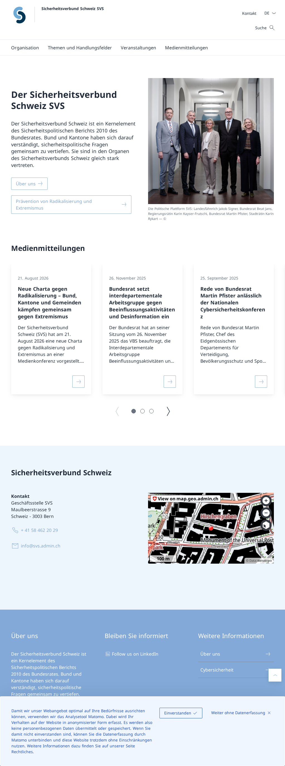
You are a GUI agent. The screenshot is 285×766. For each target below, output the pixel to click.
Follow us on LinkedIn (135, 654)
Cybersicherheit (217, 670)
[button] (25, 47)
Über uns (210, 654)
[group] (51, 329)
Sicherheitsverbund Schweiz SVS (72, 8)
